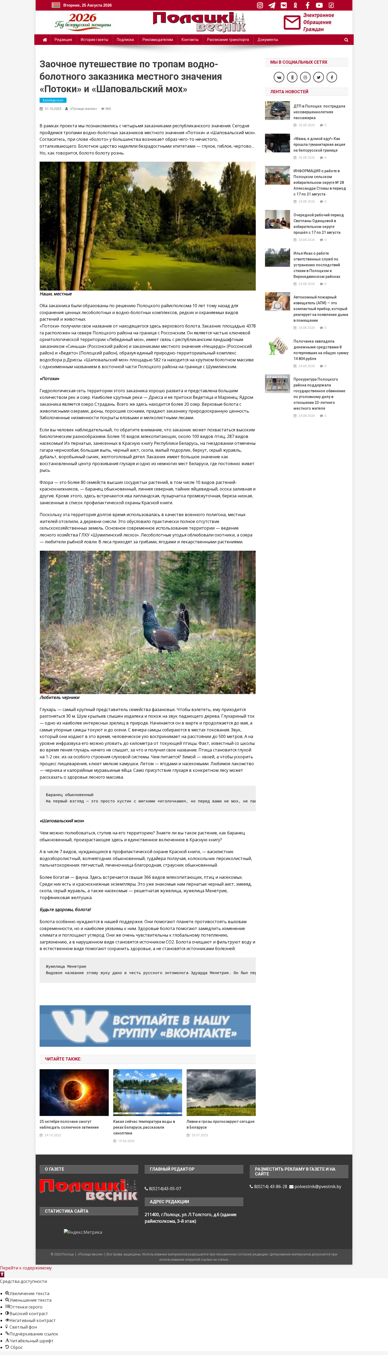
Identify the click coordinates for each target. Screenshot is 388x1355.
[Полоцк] (89, 1190)
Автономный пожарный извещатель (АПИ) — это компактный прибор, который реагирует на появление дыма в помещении (321, 309)
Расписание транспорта (228, 40)
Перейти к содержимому (26, 1268)
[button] (2, 1274)
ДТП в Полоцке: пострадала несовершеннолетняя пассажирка (319, 112)
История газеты (94, 40)
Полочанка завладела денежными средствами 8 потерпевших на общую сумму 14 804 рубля (321, 350)
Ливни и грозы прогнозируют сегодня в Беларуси (220, 1124)
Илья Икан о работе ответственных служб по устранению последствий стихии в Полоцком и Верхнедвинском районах (317, 265)
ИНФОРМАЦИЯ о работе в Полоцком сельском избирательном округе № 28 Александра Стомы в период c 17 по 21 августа (320, 182)
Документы (268, 40)
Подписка (125, 40)
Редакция (63, 40)
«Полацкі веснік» (83, 109)
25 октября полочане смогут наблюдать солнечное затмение (69, 1124)
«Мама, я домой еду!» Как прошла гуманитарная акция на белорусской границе (319, 144)
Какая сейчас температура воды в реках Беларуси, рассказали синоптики (144, 1127)
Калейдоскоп (53, 100)
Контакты (190, 40)
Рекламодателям (158, 40)
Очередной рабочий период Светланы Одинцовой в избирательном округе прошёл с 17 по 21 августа (319, 224)
